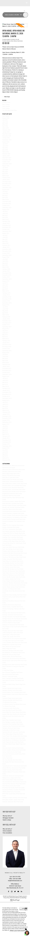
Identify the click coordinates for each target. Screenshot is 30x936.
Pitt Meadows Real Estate (9, 702)
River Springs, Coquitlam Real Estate (12, 722)
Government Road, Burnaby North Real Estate (14, 595)
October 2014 (6, 396)
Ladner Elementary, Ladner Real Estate (12, 632)
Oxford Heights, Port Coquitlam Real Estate (14, 692)
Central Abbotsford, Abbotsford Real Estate (14, 511)
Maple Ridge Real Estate (9, 648)
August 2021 (5, 233)
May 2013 (5, 430)
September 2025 (6, 140)
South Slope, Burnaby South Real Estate (13, 742)
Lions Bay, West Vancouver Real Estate (12, 640)
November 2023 (6, 183)
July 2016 (5, 354)
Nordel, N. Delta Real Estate (9, 676)
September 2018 (6, 303)
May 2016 (5, 358)
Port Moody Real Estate (8, 706)
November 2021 (6, 227)
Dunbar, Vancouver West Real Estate (12, 559)
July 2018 (5, 307)
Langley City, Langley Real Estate (11, 636)
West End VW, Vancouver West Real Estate (13, 784)
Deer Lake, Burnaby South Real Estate (12, 549)
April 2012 (5, 456)
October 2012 (6, 444)
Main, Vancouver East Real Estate (11, 646)
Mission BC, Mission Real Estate (11, 654)
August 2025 (5, 142)
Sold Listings (6, 108)
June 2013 (5, 428)
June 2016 (5, 356)
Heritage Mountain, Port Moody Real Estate (14, 616)
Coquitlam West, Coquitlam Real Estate (12, 539)
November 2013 (6, 418)
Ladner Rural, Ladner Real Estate (11, 634)
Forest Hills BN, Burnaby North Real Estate (13, 577)
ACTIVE (20, 10)
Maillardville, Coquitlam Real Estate (11, 644)
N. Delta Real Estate (7, 670)
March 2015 (5, 386)
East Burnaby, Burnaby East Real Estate (12, 563)
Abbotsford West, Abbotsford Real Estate (13, 469)
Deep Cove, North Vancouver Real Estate (13, 547)
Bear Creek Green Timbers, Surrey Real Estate (14, 483)
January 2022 (6, 223)
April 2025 (5, 150)
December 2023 (6, 181)
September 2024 (6, 163)
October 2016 (6, 348)
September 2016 (6, 350)
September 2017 (6, 327)
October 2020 (6, 253)
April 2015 (5, 384)
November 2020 (6, 251)
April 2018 (5, 313)
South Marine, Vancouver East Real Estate (13, 738)
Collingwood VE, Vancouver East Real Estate (14, 535)
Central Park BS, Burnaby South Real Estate (13, 519)
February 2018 (6, 317)
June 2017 (5, 333)
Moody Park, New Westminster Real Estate (14, 658)
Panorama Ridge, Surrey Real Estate (12, 698)
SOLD (27, 10)
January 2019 (6, 295)
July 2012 (5, 450)
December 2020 (6, 249)
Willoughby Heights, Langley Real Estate (13, 799)
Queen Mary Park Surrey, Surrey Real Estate (14, 712)
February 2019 (6, 293)
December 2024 (6, 157)
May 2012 (5, 454)
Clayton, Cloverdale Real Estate (10, 527)
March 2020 (5, 267)
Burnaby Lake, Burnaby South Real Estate (13, 507)
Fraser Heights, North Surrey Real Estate (13, 581)
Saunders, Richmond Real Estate (11, 728)
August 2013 (5, 424)
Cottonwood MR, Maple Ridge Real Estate (13, 541)
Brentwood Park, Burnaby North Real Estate (14, 491)
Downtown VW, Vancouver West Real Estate (14, 557)
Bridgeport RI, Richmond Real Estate (12, 493)
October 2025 (6, 138)
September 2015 (6, 374)
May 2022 (5, 215)
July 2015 (5, 378)
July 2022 (5, 211)
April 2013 (5, 432)
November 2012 (6, 442)
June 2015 (5, 380)
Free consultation (7, 833)
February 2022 (6, 221)
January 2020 (6, 271)
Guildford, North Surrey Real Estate (11, 605)
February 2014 (6, 412)
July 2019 (5, 283)
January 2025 (6, 156)
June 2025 (5, 146)
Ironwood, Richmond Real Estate (11, 622)
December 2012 (6, 440)
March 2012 (5, 458)
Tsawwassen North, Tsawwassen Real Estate (14, 766)
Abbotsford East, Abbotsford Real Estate (13, 465)
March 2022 (5, 219)
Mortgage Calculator (8, 818)
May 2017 (5, 334)
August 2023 (5, 189)
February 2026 (6, 130)
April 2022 (5, 217)
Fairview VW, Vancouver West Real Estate (13, 571)
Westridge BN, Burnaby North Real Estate (13, 787)
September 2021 (6, 231)
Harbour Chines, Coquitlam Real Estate (12, 607)
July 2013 (5, 426)
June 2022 (5, 213)
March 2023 (5, 199)
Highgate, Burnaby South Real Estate (12, 621)
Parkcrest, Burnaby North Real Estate (12, 700)
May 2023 (5, 195)
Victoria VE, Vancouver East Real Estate (13, 776)
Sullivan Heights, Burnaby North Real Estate (14, 750)
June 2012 (5, 452)
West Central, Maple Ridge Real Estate (12, 780)
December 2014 (6, 392)
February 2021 (6, 245)
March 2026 (5, 128)
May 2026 (5, 124)
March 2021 (5, 243)
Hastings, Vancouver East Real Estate (12, 615)
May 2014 (5, 406)
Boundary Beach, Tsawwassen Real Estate (13, 489)
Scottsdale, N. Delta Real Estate (10, 730)
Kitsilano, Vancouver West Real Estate (12, 630)
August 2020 (5, 257)
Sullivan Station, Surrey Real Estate (11, 752)
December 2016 (6, 344)
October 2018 (6, 301)
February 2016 (6, 364)
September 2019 (6, 279)
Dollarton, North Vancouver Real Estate (12, 551)
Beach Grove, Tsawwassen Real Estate (12, 481)
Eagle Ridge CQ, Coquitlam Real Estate (12, 561)
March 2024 (5, 175)
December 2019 (6, 273)
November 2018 (6, 299)
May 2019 (5, 287)
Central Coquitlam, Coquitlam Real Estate (13, 513)
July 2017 (5, 331)
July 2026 (5, 120)
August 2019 (5, 281)
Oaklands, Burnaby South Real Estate (12, 690)
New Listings (6, 104)
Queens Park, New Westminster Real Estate (14, 714)
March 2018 (5, 315)
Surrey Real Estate (7, 758)
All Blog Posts (6, 102)
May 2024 (5, 171)
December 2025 (6, 134)
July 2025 (5, 144)
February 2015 (6, 388)
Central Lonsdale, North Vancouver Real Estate (14, 515)
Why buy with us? (7, 816)
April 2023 (5, 197)
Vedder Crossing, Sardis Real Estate (12, 770)
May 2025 (5, 148)
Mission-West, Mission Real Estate (15, 41)
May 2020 (5, 263)
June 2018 (5, 309)
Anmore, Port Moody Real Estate (11, 475)
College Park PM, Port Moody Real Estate (13, 533)
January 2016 (6, 366)
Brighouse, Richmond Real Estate (11, 495)
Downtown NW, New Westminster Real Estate (14, 553)
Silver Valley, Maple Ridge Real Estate (12, 734)
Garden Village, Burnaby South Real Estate (13, 587)
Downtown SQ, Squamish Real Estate (12, 555)
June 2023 (5, 193)
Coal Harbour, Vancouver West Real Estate (13, 531)
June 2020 (5, 261)
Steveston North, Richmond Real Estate (12, 748)
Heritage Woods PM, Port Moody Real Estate (14, 618)
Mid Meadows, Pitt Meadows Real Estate (13, 652)
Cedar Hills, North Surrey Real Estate (12, 509)
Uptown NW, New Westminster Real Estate (13, 768)
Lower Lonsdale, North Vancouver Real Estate (14, 642)
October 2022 (6, 205)
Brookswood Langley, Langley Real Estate (13, 501)
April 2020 (5, 265)
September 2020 (6, 255)
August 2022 (5, 209)
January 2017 (6, 342)
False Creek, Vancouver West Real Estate (13, 573)
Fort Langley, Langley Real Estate (11, 579)
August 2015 (5, 376)
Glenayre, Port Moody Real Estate (11, 589)
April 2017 (5, 336)
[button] (8, 891)
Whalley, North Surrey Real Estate (11, 792)
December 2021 (6, 225)
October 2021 (6, 229)
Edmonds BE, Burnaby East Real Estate (12, 569)
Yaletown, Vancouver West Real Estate (12, 801)
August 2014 (5, 400)
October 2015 (6, 372)
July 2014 (5, 402)
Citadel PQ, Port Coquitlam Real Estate (12, 525)
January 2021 (6, 247)
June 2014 (5, 404)
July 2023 (5, 191)
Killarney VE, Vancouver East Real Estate (13, 624)
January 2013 (6, 438)
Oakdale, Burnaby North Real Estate (11, 688)
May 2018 (5, 311)
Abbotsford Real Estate (8, 467)
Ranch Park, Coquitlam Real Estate (11, 720)
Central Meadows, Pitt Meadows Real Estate (14, 517)
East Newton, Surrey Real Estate (11, 567)
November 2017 (6, 323)
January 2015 (6, 390)
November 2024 (6, 160)
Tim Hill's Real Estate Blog (9, 110)
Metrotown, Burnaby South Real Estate (12, 650)
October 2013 (6, 420)
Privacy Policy (6, 897)
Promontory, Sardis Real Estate (10, 708)
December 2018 (6, 297)
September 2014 (6, 398)
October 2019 (6, 277)
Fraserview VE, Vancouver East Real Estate (13, 585)
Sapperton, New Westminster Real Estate (13, 726)
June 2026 (5, 122)
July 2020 (5, 259)
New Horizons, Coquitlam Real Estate (12, 672)
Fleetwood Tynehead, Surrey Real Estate (13, 575)
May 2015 (5, 382)
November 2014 (6, 394)
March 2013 (5, 434)
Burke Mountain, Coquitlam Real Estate (12, 503)
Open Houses (6, 106)
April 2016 (5, 360)
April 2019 (5, 289)
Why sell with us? (7, 829)
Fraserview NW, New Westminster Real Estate (14, 583)
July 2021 (5, 235)
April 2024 (5, 173)
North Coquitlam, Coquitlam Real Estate (12, 678)
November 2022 (6, 203)
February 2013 (6, 436)
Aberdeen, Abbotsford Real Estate (11, 471)
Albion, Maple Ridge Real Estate (11, 473)
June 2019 (5, 285)
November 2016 (6, 346)
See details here (20, 49)
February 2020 (6, 269)
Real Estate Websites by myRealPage (18, 897)
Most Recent (5, 116)
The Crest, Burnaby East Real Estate (12, 760)
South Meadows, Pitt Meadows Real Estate (14, 740)
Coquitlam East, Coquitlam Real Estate (12, 537)
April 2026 (5, 126)
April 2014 (5, 408)
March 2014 (5, 410)
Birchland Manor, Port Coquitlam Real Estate (14, 485)
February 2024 (6, 177)
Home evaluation (7, 831)
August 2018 (5, 305)
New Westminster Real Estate (10, 674)
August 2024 (5, 165)
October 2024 (6, 162)
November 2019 (6, 275)
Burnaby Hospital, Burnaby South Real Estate (14, 505)
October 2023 (6, 185)
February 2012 (6, 460)
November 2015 (6, 370)
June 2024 (5, 169)
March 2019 (5, 291)
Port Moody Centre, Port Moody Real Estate (14, 704)
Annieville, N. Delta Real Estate (10, 477)
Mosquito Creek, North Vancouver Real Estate (14, 664)
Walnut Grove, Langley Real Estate (11, 778)
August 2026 (5, 118)
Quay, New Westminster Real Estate (12, 710)
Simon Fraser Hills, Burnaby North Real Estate (14, 736)
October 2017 (6, 325)
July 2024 (5, 167)
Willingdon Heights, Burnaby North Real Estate (14, 797)
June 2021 (5, 237)
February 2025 (6, 154)
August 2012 (5, 448)
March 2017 (5, 338)
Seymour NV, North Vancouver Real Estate (13, 732)
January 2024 (6, 179)
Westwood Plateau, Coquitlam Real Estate (13, 789)
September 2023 (6, 187)
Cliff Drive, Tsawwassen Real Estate (12, 529)
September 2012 (6, 446)
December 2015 (6, 368)
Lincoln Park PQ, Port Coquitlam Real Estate (14, 638)
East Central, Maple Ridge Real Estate (12, 565)
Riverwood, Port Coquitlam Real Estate (12, 724)
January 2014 (6, 414)
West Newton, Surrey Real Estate (11, 786)
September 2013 (6, 422)
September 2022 (6, 207)
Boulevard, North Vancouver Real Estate (13, 487)
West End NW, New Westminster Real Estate (14, 782)
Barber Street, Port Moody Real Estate (12, 479)
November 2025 (6, 136)
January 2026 (6, 132)
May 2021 (5, 239)
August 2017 (5, 328)
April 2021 (5, 241)
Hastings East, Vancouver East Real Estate (13, 613)
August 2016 (5, 352)
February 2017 (6, 340)
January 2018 (6, 319)
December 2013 (6, 416)
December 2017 (6, 321)
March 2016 (5, 362)
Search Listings (7, 820)
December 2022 (6, 201)
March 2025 (5, 152)
